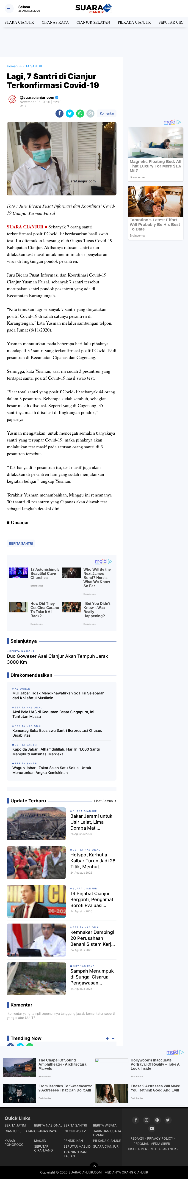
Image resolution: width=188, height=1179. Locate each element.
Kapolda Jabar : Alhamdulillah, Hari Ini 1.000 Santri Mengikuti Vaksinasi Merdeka (56, 751)
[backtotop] (94, 1166)
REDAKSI (137, 1138)
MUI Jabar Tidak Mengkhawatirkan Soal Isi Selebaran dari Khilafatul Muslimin (58, 695)
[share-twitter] (70, 114)
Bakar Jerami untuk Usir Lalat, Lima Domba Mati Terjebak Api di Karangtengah (91, 822)
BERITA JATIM (15, 1125)
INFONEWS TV (75, 1131)
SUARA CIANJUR (19, 22)
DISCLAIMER (137, 1149)
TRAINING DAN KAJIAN (75, 1154)
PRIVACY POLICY (160, 1138)
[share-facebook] (59, 114)
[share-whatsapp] (80, 114)
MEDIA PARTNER (163, 1149)
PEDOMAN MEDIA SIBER (151, 1144)
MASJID (40, 1141)
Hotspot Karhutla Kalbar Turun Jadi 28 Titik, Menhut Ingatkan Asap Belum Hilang (93, 861)
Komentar (106, 113)
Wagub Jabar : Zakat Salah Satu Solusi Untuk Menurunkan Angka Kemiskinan (51, 770)
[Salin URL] (90, 114)
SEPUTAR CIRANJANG (43, 1148)
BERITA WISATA (104, 1125)
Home (11, 66)
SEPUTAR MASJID (77, 1146)
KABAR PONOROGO (14, 1142)
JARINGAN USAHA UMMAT (107, 1133)
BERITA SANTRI (21, 543)
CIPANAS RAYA (55, 22)
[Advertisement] (94, 42)
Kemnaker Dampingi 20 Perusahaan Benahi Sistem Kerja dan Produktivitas (92, 938)
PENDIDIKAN (73, 1141)
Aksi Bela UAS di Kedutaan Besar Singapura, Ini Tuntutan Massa (53, 714)
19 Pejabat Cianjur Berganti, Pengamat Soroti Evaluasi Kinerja (91, 899)
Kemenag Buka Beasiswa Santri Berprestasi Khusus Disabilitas (57, 733)
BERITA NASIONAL (86, 849)
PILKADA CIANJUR (134, 22)
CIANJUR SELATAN (93, 22)
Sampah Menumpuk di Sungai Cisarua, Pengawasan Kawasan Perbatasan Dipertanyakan (93, 977)
